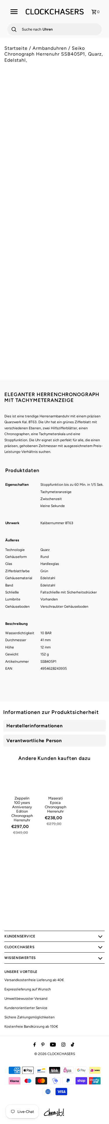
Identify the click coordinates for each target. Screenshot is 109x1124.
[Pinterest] (42, 1045)
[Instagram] (62, 1045)
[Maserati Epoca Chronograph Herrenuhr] (55, 780)
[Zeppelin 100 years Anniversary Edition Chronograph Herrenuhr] (22, 780)
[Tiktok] (71, 1045)
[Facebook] (34, 1045)
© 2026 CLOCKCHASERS (54, 1054)
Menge (10, 228)
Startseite (16, 48)
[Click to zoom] (95, 94)
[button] (54, 267)
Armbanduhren (50, 48)
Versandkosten (54, 203)
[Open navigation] (14, 11)
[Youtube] (52, 1045)
